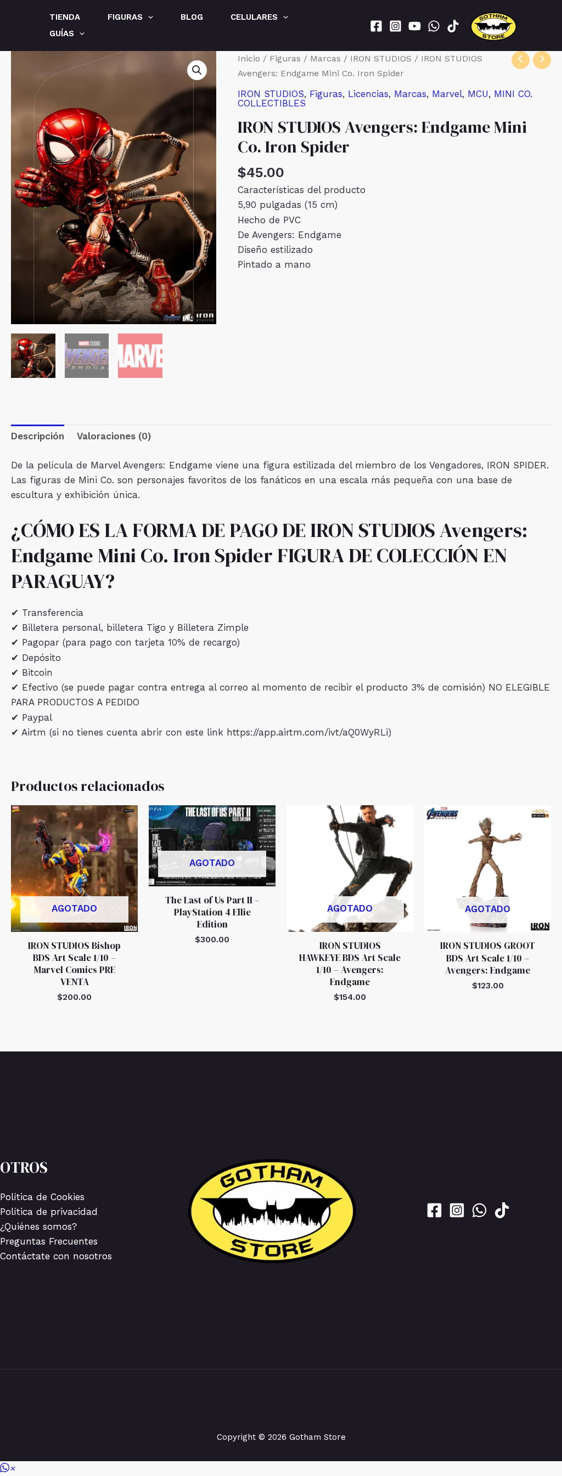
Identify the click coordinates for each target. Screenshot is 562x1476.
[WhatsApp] (434, 26)
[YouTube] (414, 26)
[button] (148, 17)
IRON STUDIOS (381, 58)
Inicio (249, 58)
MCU (478, 93)
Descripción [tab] (37, 436)
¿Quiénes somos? (38, 1226)
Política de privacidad (49, 1211)
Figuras (285, 58)
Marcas (325, 58)
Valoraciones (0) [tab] (114, 436)
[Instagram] (395, 26)
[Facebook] (376, 26)
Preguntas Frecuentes (49, 1241)
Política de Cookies (42, 1196)
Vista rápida (74, 920)
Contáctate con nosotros (56, 1256)
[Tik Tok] (453, 26)
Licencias (368, 93)
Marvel (447, 93)
